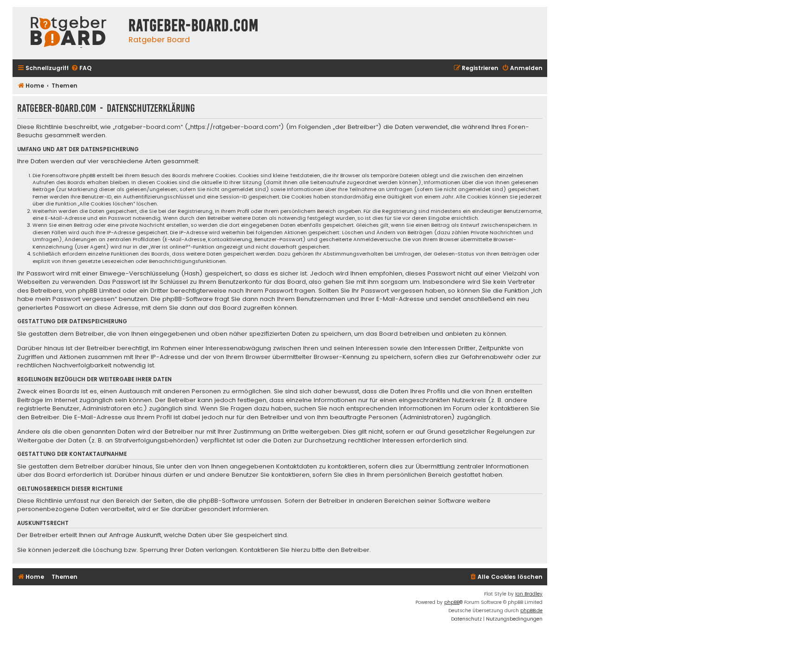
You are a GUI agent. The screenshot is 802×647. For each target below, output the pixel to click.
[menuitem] (81, 68)
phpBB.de (531, 610)
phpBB (451, 602)
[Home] (68, 33)
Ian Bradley (529, 593)
